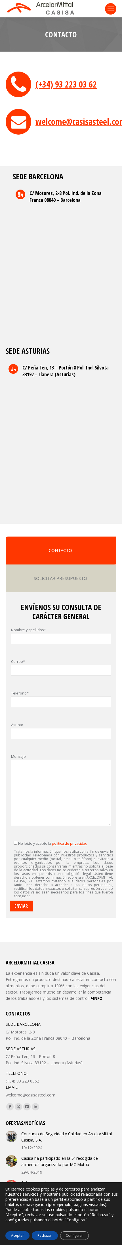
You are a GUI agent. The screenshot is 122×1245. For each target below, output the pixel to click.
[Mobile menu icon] (110, 9)
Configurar (74, 1235)
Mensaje (18, 756)
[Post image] (11, 1136)
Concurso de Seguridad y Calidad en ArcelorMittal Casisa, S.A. (66, 1137)
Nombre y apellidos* (28, 629)
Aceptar (17, 1235)
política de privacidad (69, 843)
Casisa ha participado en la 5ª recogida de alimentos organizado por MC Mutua (59, 1161)
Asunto (17, 724)
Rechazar (44, 1235)
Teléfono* (20, 693)
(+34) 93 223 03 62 (66, 84)
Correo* (18, 661)
